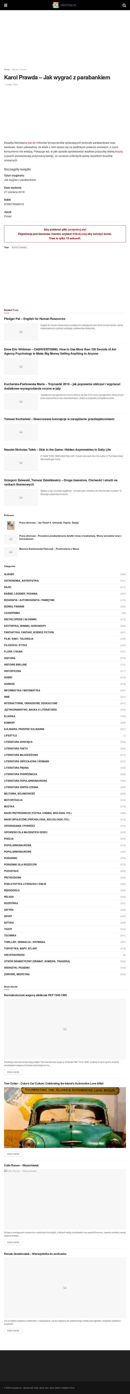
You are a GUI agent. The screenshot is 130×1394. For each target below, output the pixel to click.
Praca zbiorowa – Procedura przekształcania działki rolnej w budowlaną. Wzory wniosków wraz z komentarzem (70, 537)
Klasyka (9, 716)
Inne (7, 696)
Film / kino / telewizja (18, 638)
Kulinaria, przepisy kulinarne (24, 729)
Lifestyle (10, 735)
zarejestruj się (76, 229)
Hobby (8, 677)
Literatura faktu (16, 748)
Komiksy (9, 722)
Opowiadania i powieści (19, 825)
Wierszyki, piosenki (17, 967)
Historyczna (12, 671)
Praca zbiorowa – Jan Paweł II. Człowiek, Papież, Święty (49, 522)
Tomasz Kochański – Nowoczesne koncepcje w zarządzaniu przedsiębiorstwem (59, 419)
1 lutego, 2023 (11, 84)
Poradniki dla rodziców (20, 864)
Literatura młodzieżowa (21, 755)
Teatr (8, 929)
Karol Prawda (19, 247)
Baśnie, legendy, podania (20, 593)
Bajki (7, 587)
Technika (10, 935)
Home (7, 69)
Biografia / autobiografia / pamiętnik (29, 600)
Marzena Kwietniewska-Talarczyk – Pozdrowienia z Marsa (49, 548)
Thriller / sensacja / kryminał (24, 942)
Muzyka (9, 806)
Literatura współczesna (21, 787)
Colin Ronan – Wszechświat (21, 1165)
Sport (8, 916)
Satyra (9, 909)
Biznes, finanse (19, 69)
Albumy (9, 574)
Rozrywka (11, 903)
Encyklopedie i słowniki (20, 619)
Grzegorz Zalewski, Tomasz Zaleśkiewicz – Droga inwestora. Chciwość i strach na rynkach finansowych (60, 482)
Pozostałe (11, 871)
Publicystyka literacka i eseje (25, 884)
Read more (13, 1072)
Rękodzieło (12, 890)
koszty (119, 151)
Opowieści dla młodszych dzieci (25, 832)
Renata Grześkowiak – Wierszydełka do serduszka (35, 1254)
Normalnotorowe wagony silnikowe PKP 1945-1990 (35, 995)
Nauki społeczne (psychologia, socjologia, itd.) (36, 819)
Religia (9, 896)
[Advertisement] (65, 38)
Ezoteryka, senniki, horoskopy (25, 626)
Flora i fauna (13, 651)
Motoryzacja (13, 800)
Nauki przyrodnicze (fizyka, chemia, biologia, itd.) (38, 813)
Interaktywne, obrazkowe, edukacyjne (30, 703)
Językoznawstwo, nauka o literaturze (30, 709)
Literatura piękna (16, 767)
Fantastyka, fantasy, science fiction (29, 632)
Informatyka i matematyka (22, 690)
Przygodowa (12, 877)
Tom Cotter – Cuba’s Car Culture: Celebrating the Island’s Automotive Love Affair (53, 1083)
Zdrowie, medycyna (17, 974)
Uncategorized (14, 954)
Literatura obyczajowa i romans (26, 761)
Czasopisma (12, 613)
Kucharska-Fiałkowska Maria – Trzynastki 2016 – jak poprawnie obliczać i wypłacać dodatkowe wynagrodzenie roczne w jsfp (62, 386)
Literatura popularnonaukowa (25, 780)
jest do (32, 143)
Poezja (9, 838)
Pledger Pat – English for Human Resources (34, 318)
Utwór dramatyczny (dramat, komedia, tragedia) (37, 961)
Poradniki (10, 858)
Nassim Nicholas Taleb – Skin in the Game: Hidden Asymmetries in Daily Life (57, 449)
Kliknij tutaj (80, 234)
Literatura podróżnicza (20, 774)
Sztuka (9, 922)
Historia (9, 658)
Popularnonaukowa (17, 845)
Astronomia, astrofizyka (21, 580)
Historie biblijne (15, 664)
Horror (9, 684)
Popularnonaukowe (17, 851)
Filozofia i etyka (15, 645)
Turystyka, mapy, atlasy (20, 948)
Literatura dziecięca (18, 742)
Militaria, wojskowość (19, 793)
